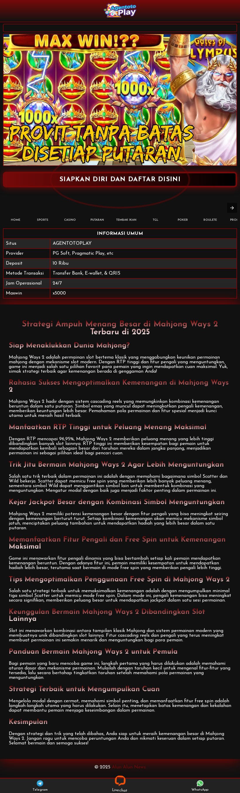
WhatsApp (199, 790)
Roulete (210, 220)
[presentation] (232, 208)
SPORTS (42, 220)
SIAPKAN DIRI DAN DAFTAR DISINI (120, 179)
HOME (15, 220)
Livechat (120, 790)
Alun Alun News (129, 767)
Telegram (40, 790)
